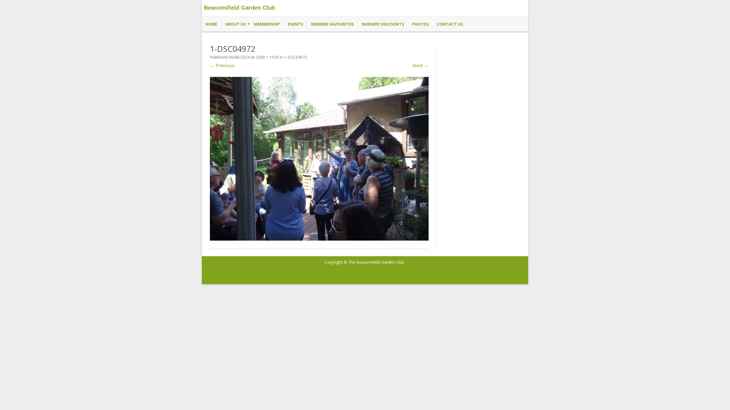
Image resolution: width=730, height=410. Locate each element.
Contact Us (450, 24)
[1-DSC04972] (319, 159)
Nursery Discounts (383, 24)
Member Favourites (332, 24)
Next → (421, 65)
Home (211, 24)
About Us (235, 24)
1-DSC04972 (295, 57)
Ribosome (463, 262)
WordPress (508, 270)
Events (295, 24)
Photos (420, 24)
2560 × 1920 (267, 57)
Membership (267, 24)
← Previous (222, 65)
